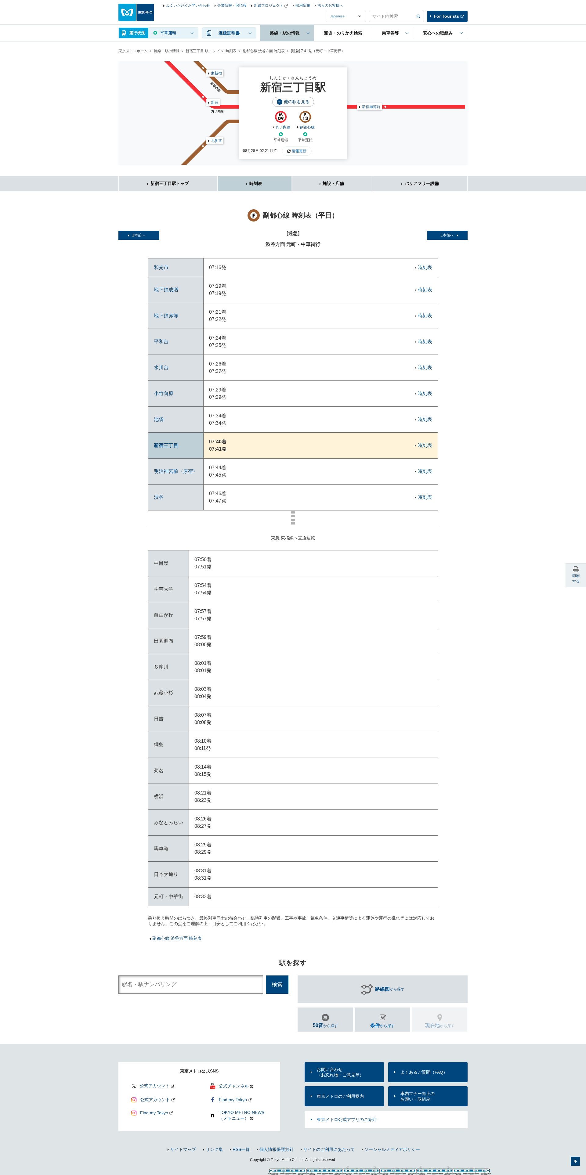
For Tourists (446, 16)
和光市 (161, 267)
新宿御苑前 (371, 107)
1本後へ (447, 235)
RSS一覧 (241, 1149)
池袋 (159, 419)
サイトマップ (183, 1149)
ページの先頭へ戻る (575, 1161)
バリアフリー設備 (422, 183)
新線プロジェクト (268, 5)
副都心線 (307, 127)
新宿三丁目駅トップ (169, 183)
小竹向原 (163, 393)
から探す (389, 989)
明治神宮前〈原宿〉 (176, 471)
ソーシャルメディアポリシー (392, 1149)
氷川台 (161, 367)
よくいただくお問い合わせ (188, 5)
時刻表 (231, 51)
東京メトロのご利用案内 (340, 1096)
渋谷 (159, 497)
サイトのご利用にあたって (329, 1149)
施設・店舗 (333, 183)
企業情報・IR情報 (232, 5)
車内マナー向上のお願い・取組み (417, 1096)
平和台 (161, 341)
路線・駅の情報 (166, 51)
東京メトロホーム (133, 51)
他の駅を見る (296, 101)
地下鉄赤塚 (166, 315)
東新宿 (216, 73)
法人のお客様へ (330, 5)
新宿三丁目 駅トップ (202, 51)
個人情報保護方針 (276, 1149)
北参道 (216, 141)
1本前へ (138, 235)
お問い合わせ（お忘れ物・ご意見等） (340, 1072)
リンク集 (214, 1149)
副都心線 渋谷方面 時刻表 (264, 51)
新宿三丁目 (166, 445)
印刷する (576, 578)
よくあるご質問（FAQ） (423, 1072)
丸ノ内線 (283, 127)
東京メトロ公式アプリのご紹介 (347, 1119)
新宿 (214, 102)
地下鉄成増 (166, 289)
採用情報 (302, 5)
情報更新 (299, 151)
